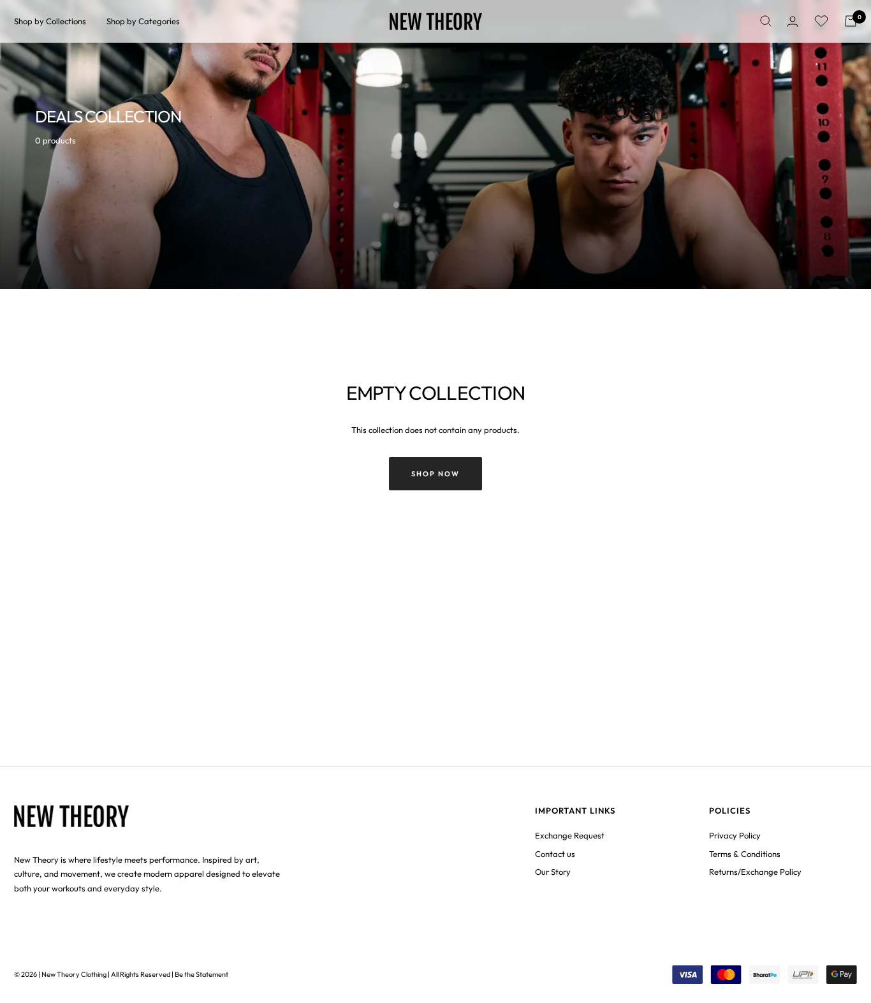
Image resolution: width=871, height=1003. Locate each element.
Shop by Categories (143, 21)
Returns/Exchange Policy (755, 872)
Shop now (435, 473)
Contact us (555, 854)
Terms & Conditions (744, 854)
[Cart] (850, 21)
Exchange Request (569, 835)
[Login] (792, 21)
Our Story (553, 872)
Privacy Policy (735, 835)
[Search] (766, 21)
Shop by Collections (50, 21)
